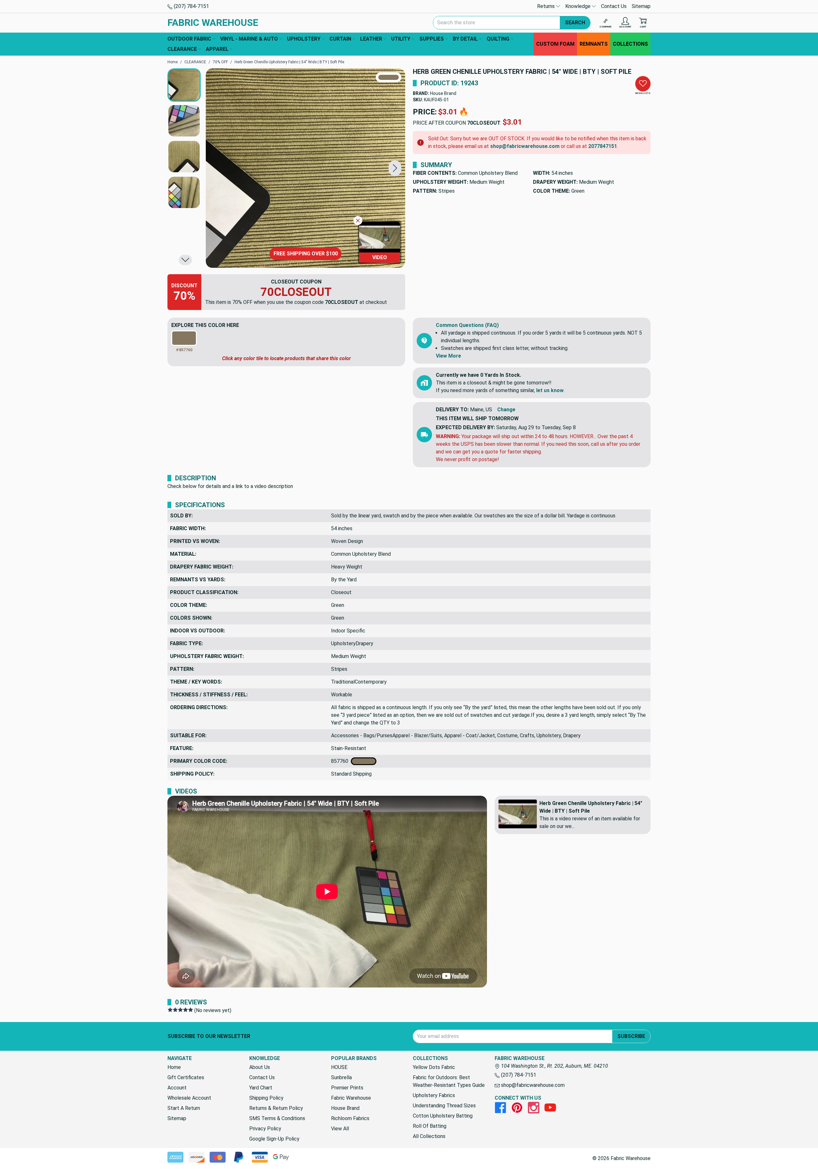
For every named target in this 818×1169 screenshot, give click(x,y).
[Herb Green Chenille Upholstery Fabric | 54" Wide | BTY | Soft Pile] (305, 168)
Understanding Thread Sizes (444, 1106)
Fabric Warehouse (351, 1098)
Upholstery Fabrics (434, 1095)
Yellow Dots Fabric (434, 1067)
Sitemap (641, 6)
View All (340, 1129)
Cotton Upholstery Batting (443, 1116)
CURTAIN (340, 39)
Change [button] (506, 409)
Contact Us (614, 6)
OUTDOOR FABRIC (189, 39)
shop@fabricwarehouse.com (524, 146)
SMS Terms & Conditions (277, 1118)
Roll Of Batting (429, 1126)
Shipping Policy (266, 1098)
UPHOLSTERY (303, 39)
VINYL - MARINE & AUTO (249, 39)
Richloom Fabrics (350, 1118)
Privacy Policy (265, 1129)
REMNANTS (594, 44)
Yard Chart (260, 1088)
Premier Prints (347, 1088)
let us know (550, 390)
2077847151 (602, 146)
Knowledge (578, 6)
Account (177, 1088)
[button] (395, 168)
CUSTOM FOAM (555, 44)
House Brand (443, 93)
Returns (546, 6)
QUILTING (498, 39)
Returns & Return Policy (276, 1108)
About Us (259, 1067)
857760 (341, 761)
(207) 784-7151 (191, 6)
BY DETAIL (465, 39)
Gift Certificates (185, 1077)
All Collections (429, 1136)
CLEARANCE (182, 49)
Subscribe (631, 1036)
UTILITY (400, 39)
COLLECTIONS (630, 44)
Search (575, 22)
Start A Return (183, 1108)
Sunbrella (341, 1077)
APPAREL (217, 49)
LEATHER (371, 39)
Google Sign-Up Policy (274, 1139)
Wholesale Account (189, 1098)
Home (174, 1067)
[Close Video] (357, 220)
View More (448, 356)
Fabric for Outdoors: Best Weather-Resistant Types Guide (449, 1081)
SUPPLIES (431, 39)
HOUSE (339, 1067)
